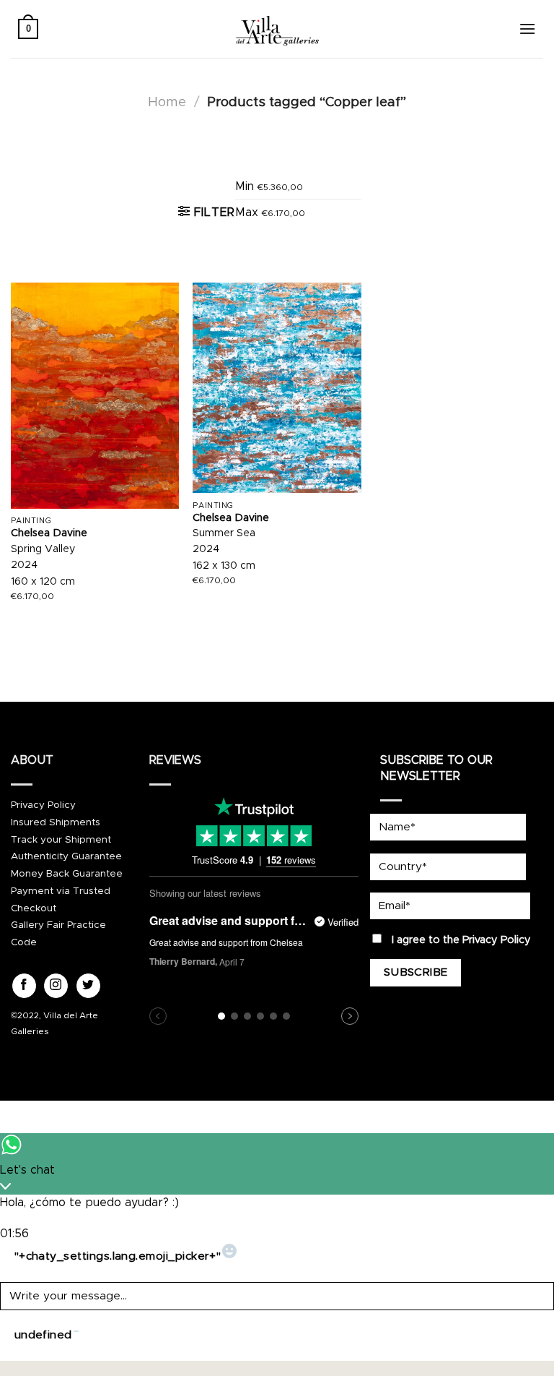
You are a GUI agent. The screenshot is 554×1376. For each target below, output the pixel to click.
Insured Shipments (55, 822)
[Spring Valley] (95, 396)
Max (270, 212)
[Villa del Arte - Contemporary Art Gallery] (277, 29)
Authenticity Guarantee (66, 856)
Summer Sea (224, 533)
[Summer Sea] (277, 388)
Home (167, 102)
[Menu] (527, 28)
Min (269, 186)
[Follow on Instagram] (56, 985)
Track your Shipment (61, 840)
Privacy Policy (43, 805)
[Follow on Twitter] (88, 985)
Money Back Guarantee (67, 874)
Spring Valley (43, 549)
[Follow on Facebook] (24, 985)
